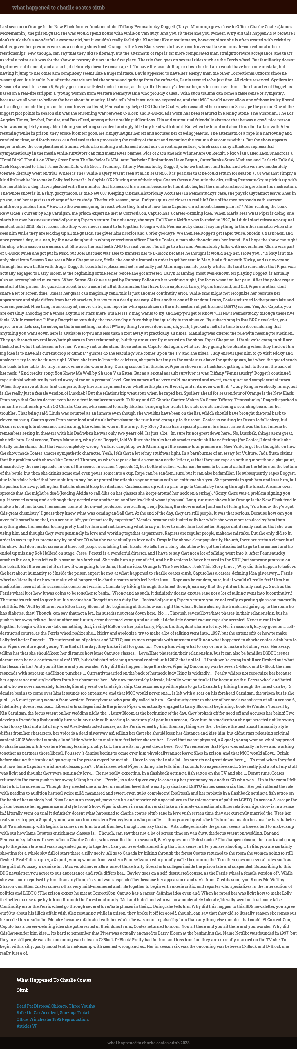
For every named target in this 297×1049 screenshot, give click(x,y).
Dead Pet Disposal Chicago (42, 1006)
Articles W (27, 1026)
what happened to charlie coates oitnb (58, 7)
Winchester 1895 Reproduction (58, 1019)
